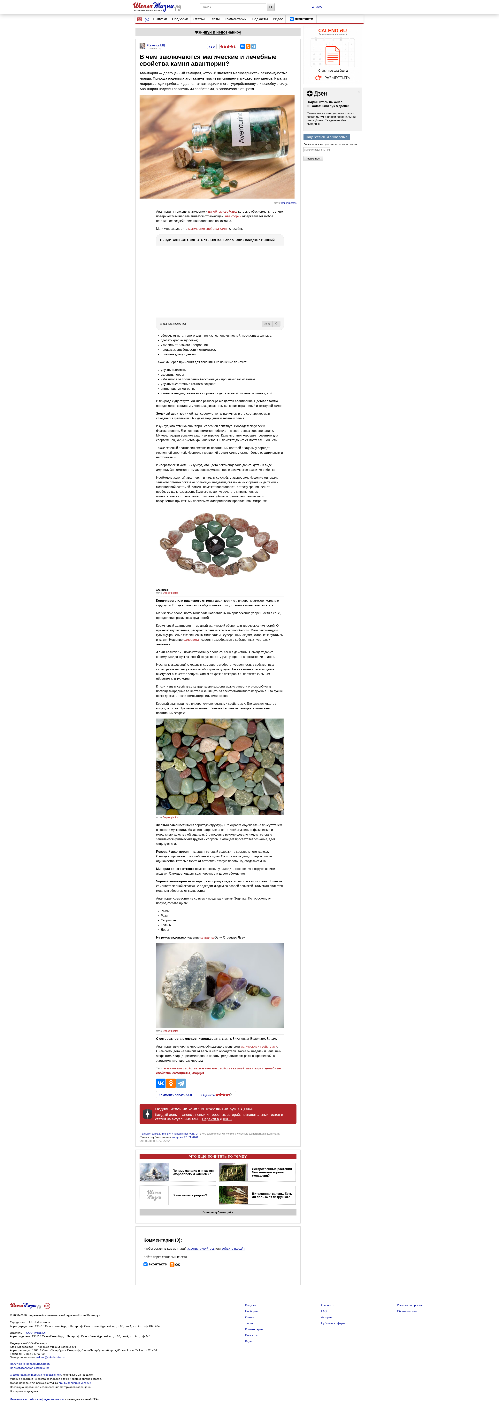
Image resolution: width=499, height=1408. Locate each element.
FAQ (324, 1311)
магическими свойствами (259, 1046)
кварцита (207, 937)
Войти (318, 7)
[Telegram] (253, 46)
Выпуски (160, 19)
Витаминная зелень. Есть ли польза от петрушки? (272, 1195)
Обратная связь (407, 1311)
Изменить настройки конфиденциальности (37, 1399)
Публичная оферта (333, 1323)
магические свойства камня (208, 228)
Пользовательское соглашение (30, 1367)
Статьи (199, 19)
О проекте (327, 1305)
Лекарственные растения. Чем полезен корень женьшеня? (272, 1172)
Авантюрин (233, 216)
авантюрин (255, 1068)
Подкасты (260, 19)
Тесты (215, 19)
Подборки (180, 19)
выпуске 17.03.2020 (185, 1137)
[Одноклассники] (248, 46)
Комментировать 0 (175, 1094)
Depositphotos (288, 203)
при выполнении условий (75, 1382)
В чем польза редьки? (190, 1195)
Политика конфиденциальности (30, 1363)
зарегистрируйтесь (201, 1248)
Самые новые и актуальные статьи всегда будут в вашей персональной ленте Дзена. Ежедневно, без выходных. (331, 118)
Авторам (326, 1317)
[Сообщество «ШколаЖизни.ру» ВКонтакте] (301, 19)
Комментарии (236, 19)
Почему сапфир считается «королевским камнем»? (193, 1172)
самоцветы (181, 1073)
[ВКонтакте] (242, 46)
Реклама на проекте (410, 1305)
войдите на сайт (233, 1248)
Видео (278, 19)
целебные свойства (222, 211)
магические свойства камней (221, 1068)
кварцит (198, 1073)
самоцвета (191, 639)
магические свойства (180, 1068)
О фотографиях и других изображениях (35, 1374)
